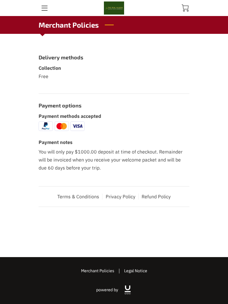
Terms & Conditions (78, 197)
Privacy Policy (120, 197)
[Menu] (44, 8)
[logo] (127, 289)
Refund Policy (156, 197)
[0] (185, 8)
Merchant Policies (97, 270)
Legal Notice (135, 270)
